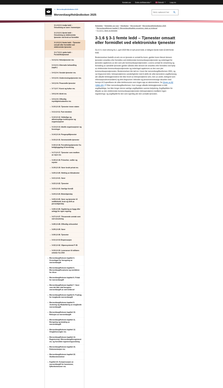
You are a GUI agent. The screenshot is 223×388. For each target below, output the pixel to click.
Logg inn (173, 2)
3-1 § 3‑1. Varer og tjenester (107, 31)
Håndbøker (124, 26)
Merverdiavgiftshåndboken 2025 (67, 9)
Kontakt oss (126, 2)
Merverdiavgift (135, 26)
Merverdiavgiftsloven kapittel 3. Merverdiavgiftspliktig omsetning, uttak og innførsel (127, 28)
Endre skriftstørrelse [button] (142, 2)
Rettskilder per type (112, 26)
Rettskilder (99, 26)
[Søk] (174, 12)
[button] (160, 2)
